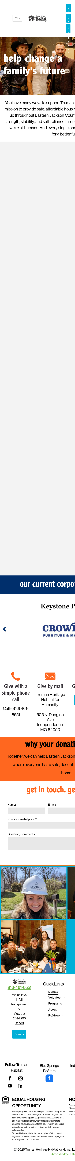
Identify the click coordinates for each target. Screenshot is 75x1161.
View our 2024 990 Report (19, 1018)
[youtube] (9, 1086)
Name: (12, 804)
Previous (4, 629)
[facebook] (9, 1079)
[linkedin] (20, 1086)
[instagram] (20, 1079)
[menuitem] (53, 992)
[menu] (5, 7)
